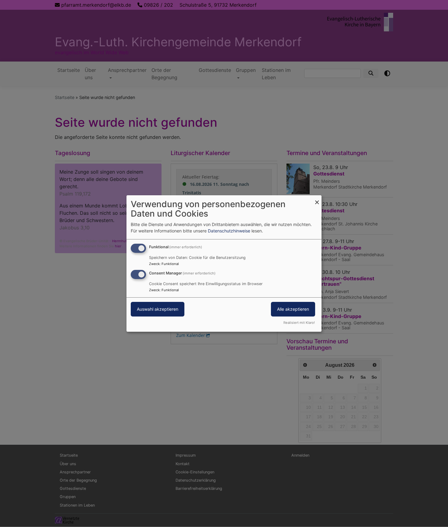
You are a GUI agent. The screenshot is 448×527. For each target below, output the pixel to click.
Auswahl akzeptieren (157, 309)
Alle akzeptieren (293, 309)
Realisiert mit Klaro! (299, 322)
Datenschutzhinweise (229, 230)
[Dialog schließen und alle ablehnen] (317, 199)
